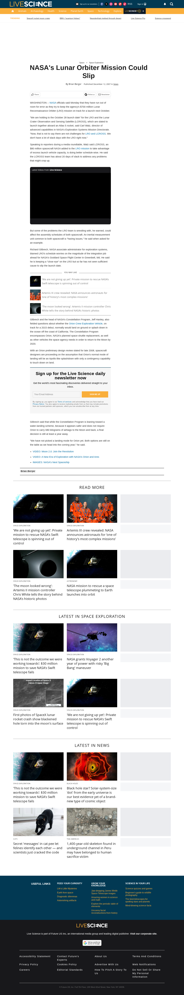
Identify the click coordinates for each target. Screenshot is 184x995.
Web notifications (144, 964)
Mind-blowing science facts (138, 905)
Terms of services (65, 402)
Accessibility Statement (35, 956)
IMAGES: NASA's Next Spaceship (51, 462)
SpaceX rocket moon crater (38, 18)
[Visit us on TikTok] (124, 4)
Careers (24, 969)
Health (51, 11)
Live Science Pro (138, 18)
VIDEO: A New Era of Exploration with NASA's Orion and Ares (66, 457)
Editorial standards (70, 969)
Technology (103, 11)
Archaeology (37, 11)
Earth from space (65, 892)
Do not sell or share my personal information (146, 973)
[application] (70, 195)
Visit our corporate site (143, 933)
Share (36, 94)
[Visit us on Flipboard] (120, 4)
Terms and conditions (146, 956)
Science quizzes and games (138, 888)
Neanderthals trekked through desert (105, 18)
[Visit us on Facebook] (101, 4)
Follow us (91, 94)
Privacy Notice (38, 404)
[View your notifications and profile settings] (165, 4)
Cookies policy (67, 964)
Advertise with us (107, 964)
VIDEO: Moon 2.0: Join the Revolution (53, 451)
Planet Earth (77, 11)
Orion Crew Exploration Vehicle (86, 323)
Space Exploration (96, 63)
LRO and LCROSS (95, 133)
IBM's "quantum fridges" (70, 18)
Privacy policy (28, 964)
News (115, 84)
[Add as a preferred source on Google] (92, 943)
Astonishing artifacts (66, 900)
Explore (117, 11)
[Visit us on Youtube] (115, 4)
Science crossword (163, 18)
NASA (53, 102)
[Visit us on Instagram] (111, 4)
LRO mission (82, 148)
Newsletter (105, 94)
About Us (101, 956)
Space (91, 11)
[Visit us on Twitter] (106, 4)
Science (62, 11)
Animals (22, 11)
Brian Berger (75, 84)
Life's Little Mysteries (67, 888)
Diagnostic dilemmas (67, 896)
